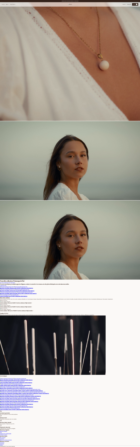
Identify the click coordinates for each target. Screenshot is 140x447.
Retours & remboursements (6, 440)
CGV (1, 432)
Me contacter (3, 437)
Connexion (129, 4)
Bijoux (7, 4)
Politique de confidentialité (5, 433)
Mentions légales (3, 431)
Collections (12, 4)
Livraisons (2, 438)
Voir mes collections (4, 282)
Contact (124, 4)
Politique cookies (3, 434)
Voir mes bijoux (12, 282)
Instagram (2, 442)
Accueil (3, 4)
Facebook (2, 443)
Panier (135, 4)
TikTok (1, 445)
